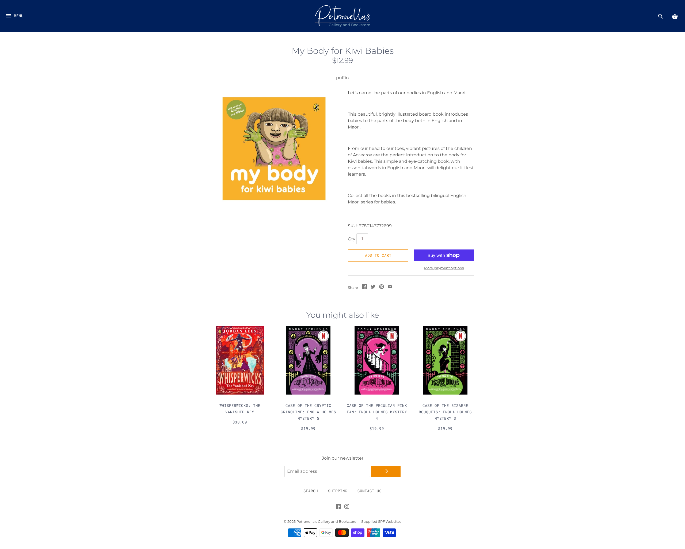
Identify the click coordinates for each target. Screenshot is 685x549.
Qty (351, 238)
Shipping (337, 490)
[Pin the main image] (381, 287)
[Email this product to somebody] (390, 287)
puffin (342, 77)
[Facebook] (338, 507)
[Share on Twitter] (373, 287)
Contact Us (369, 490)
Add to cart (378, 255)
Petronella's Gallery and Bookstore (326, 522)
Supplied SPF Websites (381, 522)
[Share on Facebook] (364, 287)
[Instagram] (346, 507)
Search (310, 490)
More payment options (444, 268)
